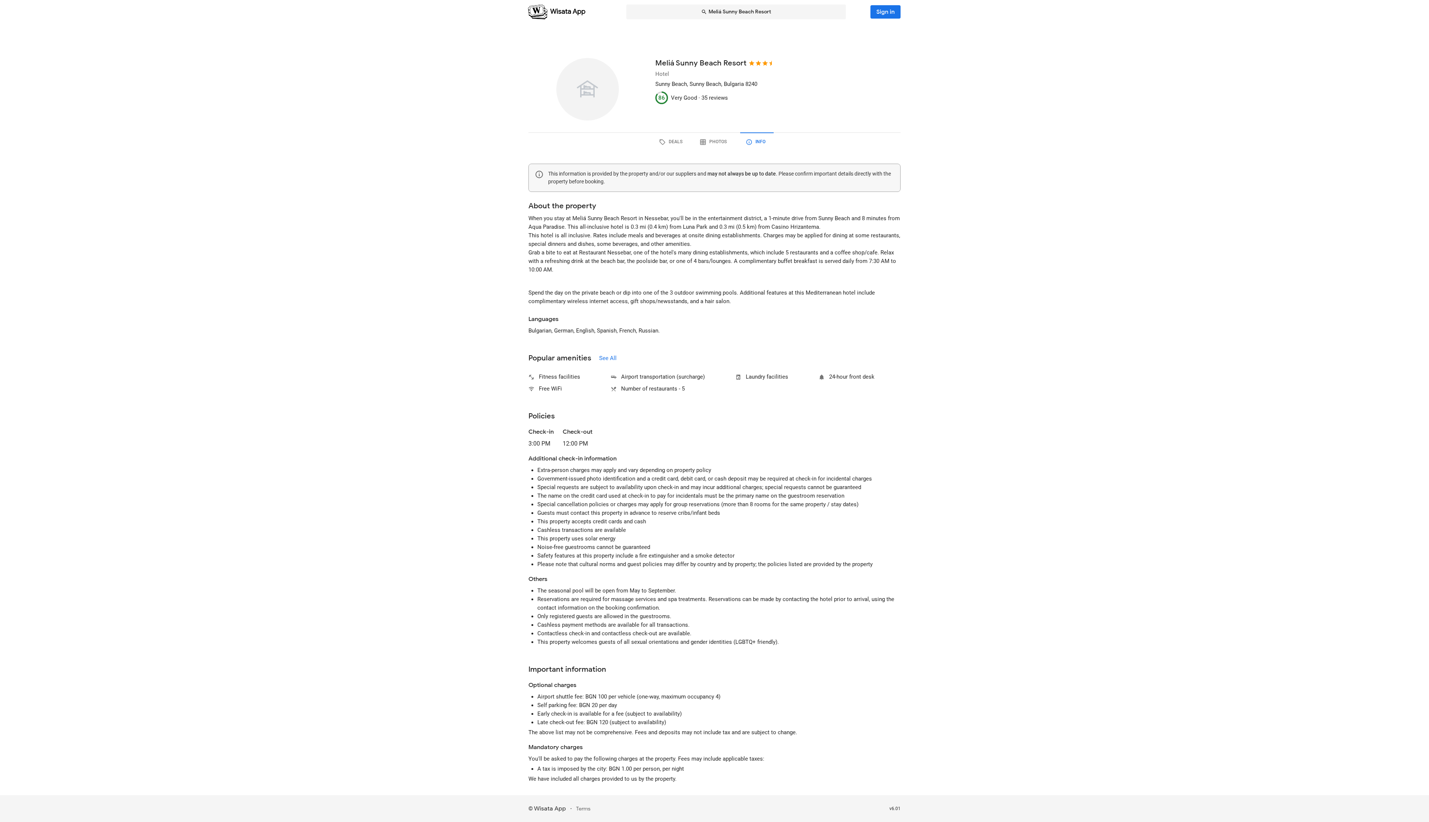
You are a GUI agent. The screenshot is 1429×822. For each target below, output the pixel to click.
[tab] (672, 142)
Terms (583, 809)
